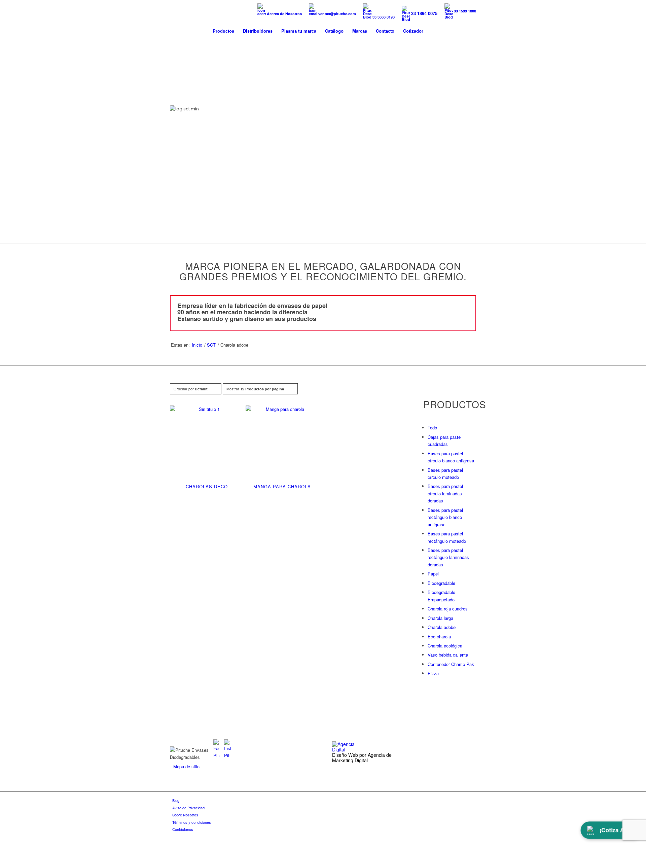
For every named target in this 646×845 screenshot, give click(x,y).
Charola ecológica (445, 645)
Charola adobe (442, 627)
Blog (175, 800)
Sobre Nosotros (185, 814)
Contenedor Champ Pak (451, 664)
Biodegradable (441, 583)
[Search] (434, 31)
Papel (433, 573)
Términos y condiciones (191, 822)
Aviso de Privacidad (188, 807)
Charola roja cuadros (448, 608)
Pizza (433, 673)
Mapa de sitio (186, 766)
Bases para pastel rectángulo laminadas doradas (448, 557)
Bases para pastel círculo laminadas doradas (445, 493)
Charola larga (440, 618)
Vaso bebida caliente (448, 655)
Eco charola (439, 636)
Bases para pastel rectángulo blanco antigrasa (445, 517)
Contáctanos (182, 829)
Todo (432, 427)
